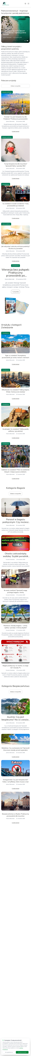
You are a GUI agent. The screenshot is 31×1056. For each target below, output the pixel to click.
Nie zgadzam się (9, 1052)
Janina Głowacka (7, 37)
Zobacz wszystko (15, 86)
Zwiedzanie (7, 27)
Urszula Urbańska (10, 559)
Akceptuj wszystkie (22, 1052)
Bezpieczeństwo (7, 92)
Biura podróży (6, 224)
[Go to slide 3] (27, 40)
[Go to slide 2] (26, 40)
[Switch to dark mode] (25, 3)
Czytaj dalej (15, 291)
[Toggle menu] (28, 3)
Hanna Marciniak (10, 394)
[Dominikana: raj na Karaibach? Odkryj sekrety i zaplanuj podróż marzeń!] (15, 29)
